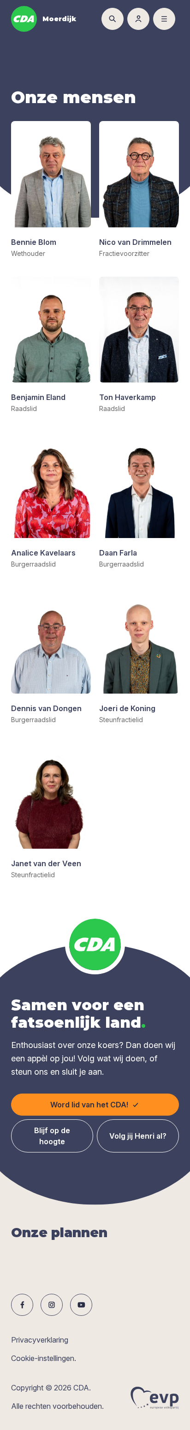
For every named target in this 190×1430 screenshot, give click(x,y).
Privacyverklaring (39, 1339)
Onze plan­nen (59, 1232)
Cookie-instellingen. (43, 1358)
